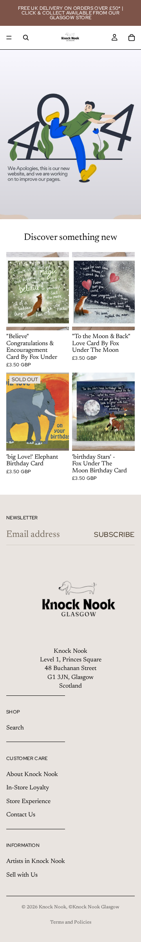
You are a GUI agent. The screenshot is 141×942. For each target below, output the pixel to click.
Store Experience (28, 801)
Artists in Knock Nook (35, 861)
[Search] (25, 37)
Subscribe (114, 534)
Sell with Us (22, 875)
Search (15, 728)
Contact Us (20, 815)
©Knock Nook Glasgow (94, 907)
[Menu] (9, 38)
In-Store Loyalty (27, 788)
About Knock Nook (32, 774)
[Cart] (131, 37)
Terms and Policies (70, 922)
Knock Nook (52, 907)
